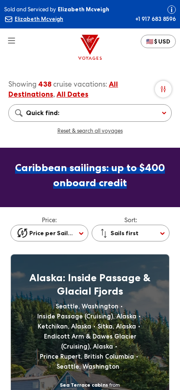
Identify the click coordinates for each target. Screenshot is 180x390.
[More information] (171, 9)
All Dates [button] (72, 94)
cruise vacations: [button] (80, 84)
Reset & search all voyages (90, 130)
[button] (158, 41)
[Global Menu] (8, 37)
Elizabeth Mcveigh (39, 18)
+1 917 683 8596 (155, 18)
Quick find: (42, 113)
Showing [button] (23, 84)
